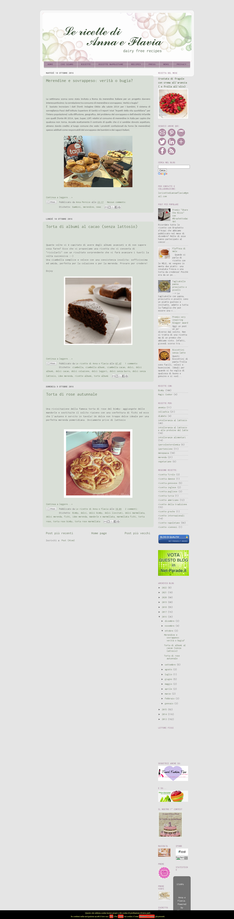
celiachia (163, 411)
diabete (162, 416)
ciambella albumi (95, 367)
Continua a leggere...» (59, 197)
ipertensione (165, 449)
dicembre (170, 621)
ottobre (169, 630)
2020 (165, 597)
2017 (165, 612)
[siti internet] (173, 543)
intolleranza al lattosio (172, 420)
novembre (170, 626)
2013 (165, 719)
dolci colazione (80, 371)
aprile (169, 689)
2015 (165, 709)
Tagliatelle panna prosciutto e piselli (179, 285)
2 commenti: (131, 509)
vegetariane (164, 461)
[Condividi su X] (112, 207)
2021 (165, 592)
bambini (76, 207)
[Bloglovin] (181, 145)
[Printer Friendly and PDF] (51, 202)
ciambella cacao (116, 367)
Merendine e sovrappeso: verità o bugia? (89, 80)
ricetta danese (166, 479)
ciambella (77, 367)
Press (152, 64)
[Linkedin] (172, 145)
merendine (88, 207)
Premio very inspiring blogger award (180, 320)
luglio (169, 674)
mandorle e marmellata (101, 516)
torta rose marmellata (87, 521)
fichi (67, 516)
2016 (165, 616)
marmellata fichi (126, 516)
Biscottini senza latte (179, 351)
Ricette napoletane (111, 64)
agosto (169, 669)
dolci (130, 367)
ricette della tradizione (172, 504)
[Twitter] (162, 145)
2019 (165, 602)
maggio (169, 684)
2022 (165, 587)
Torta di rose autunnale (71, 394)
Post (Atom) (68, 540)
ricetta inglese (167, 487)
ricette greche (166, 511)
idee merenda (65, 376)
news (98, 207)
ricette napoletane (169, 523)
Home (50, 64)
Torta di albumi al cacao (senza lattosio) (91, 226)
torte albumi (101, 376)
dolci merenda (54, 516)
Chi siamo (67, 64)
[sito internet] (173, 575)
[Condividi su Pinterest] (119, 207)
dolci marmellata (134, 513)
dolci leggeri (99, 371)
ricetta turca (166, 495)
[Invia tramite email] (106, 207)
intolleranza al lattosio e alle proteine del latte (173, 429)
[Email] (162, 136)
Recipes (136, 64)
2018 (165, 607)
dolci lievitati (114, 513)
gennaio (169, 703)
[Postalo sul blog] (109, 207)
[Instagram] (181, 136)
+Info (120, 916)
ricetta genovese (167, 483)
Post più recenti (59, 533)
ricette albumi (83, 376)
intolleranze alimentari (172, 437)
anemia (161, 407)
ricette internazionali (171, 515)
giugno (169, 679)
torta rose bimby (62, 521)
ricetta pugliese (167, 491)
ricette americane (168, 500)
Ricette (86, 64)
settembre (171, 664)
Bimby (75, 513)
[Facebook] (162, 154)
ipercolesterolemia (169, 444)
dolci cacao (62, 371)
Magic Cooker (165, 394)
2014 (165, 714)
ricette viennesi (167, 527)
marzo (168, 693)
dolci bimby (95, 513)
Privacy (181, 64)
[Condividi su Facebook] (116, 207)
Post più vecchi (137, 533)
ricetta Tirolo (166, 474)
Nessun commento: (116, 202)
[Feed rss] (172, 154)
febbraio (170, 698)
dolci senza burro (120, 371)
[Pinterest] (172, 136)
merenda (162, 457)
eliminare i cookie (146, 916)
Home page (99, 533)
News (166, 64)
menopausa (163, 453)
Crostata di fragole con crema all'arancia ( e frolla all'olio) (172, 82)
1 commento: (131, 363)
